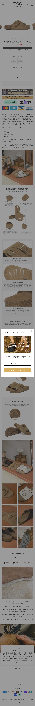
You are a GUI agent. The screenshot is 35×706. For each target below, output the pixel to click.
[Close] (32, 331)
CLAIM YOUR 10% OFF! (17, 370)
